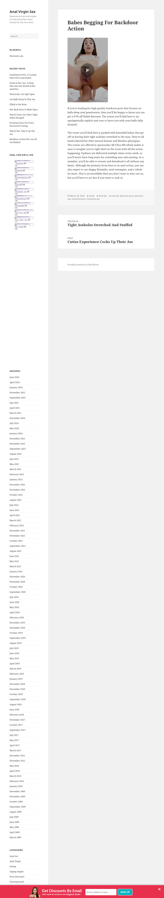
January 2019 (16, 678)
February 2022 (17, 525)
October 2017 (16, 725)
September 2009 (18, 806)
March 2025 (15, 413)
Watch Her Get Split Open (22, 94)
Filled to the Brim (18, 104)
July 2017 (14, 735)
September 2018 (18, 699)
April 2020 (15, 612)
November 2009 (17, 796)
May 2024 (14, 428)
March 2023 (15, 469)
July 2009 (14, 817)
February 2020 (17, 617)
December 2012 (17, 755)
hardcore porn (79, 198)
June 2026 (14, 377)
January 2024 (16, 433)
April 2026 (15, 382)
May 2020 (14, 607)
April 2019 (15, 663)
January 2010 (16, 786)
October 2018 (16, 694)
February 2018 (17, 714)
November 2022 (17, 489)
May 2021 (14, 561)
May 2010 (14, 765)
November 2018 (17, 689)
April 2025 (15, 407)
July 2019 (14, 648)
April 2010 (15, 771)
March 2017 (15, 750)
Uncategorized (17, 881)
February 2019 (17, 673)
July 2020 (14, 597)
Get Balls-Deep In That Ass (22, 99)
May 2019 (14, 658)
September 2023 (18, 448)
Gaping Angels (17, 871)
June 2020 (14, 602)
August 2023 (16, 454)
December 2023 (17, 438)
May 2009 (14, 827)
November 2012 (17, 760)
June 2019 (14, 653)
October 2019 (16, 632)
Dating (13, 866)
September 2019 (18, 638)
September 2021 (18, 546)
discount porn (127, 195)
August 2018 (16, 704)
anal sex (115, 195)
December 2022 (17, 484)
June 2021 (14, 556)
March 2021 (15, 566)
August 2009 (16, 811)
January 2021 (16, 571)
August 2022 (16, 500)
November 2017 (17, 719)
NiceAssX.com (16, 56)
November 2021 (17, 535)
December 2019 (17, 622)
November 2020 (17, 581)
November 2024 (17, 418)
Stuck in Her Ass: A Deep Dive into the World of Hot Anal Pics (22, 86)
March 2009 (15, 837)
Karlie (91, 195)
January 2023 (16, 479)
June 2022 (14, 510)
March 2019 (15, 668)
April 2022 (15, 515)
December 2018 (17, 684)
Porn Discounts (17, 876)
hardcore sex (93, 198)
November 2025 (17, 392)
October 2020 (16, 586)
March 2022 (15, 520)
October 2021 (16, 540)
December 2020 (17, 576)
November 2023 (17, 443)
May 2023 (14, 464)
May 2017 (14, 740)
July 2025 (14, 402)
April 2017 (15, 745)
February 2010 (17, 781)
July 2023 (14, 459)
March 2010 (15, 776)
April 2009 (15, 832)
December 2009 (17, 791)
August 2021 (16, 551)
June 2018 (14, 709)
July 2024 (14, 423)
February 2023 (17, 474)
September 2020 (18, 592)
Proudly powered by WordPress (83, 264)
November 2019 (17, 627)
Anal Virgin (15, 861)
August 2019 (16, 643)
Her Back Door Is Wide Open (24, 109)
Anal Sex (14, 856)
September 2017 (18, 730)
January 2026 (16, 387)
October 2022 (16, 494)
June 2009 (14, 822)
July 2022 (14, 505)
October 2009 (16, 801)
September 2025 (18, 397)
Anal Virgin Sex (22, 11)
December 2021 (17, 530)
